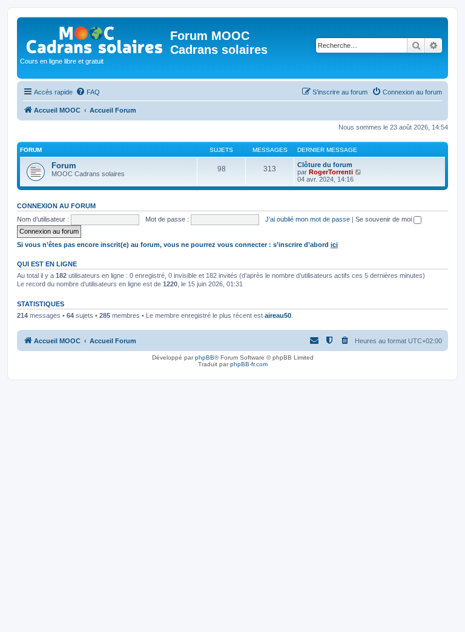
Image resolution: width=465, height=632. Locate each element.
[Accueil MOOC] (95, 37)
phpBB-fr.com (249, 364)
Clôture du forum (324, 164)
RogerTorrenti (331, 172)
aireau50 (278, 315)
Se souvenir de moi (384, 219)
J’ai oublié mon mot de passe (307, 219)
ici (334, 244)
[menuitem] (88, 92)
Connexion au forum (56, 205)
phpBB (204, 357)
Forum (63, 165)
